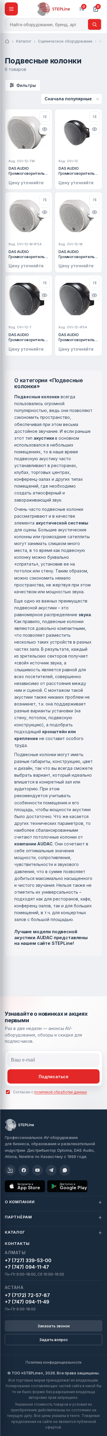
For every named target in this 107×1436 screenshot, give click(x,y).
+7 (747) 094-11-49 (27, 1302)
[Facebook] (23, 1170)
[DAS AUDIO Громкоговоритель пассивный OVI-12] (78, 149)
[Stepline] (19, 1125)
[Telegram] (51, 1170)
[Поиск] (94, 24)
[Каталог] (11, 8)
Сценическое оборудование (65, 41)
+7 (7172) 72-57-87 (27, 1295)
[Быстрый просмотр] (45, 129)
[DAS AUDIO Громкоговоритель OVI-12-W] (78, 232)
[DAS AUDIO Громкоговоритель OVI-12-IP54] (78, 315)
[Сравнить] (45, 117)
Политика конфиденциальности (53, 1362)
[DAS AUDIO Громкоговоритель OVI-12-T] (28, 315)
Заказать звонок (53, 1325)
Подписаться (53, 1076)
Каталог (24, 41)
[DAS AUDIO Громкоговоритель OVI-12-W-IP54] (28, 232)
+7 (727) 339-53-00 (28, 1260)
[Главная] (7, 41)
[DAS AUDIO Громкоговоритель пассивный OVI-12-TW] (28, 149)
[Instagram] (10, 1170)
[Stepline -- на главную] (53, 9)
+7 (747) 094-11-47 (27, 1267)
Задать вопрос (53, 1339)
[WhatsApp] (64, 1170)
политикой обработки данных (60, 1092)
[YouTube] (37, 1170)
